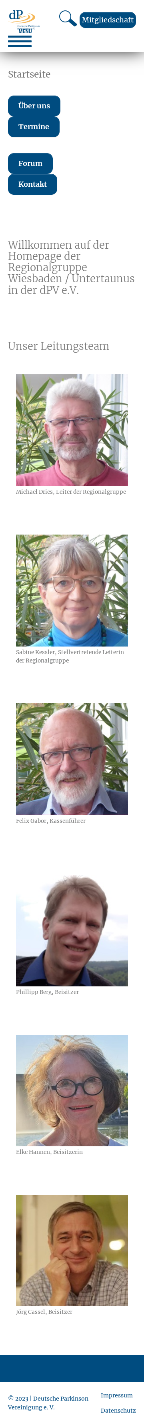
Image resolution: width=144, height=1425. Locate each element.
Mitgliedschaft (108, 19)
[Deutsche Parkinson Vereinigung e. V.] (24, 20)
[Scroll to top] (125, 1406)
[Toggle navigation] (20, 38)
